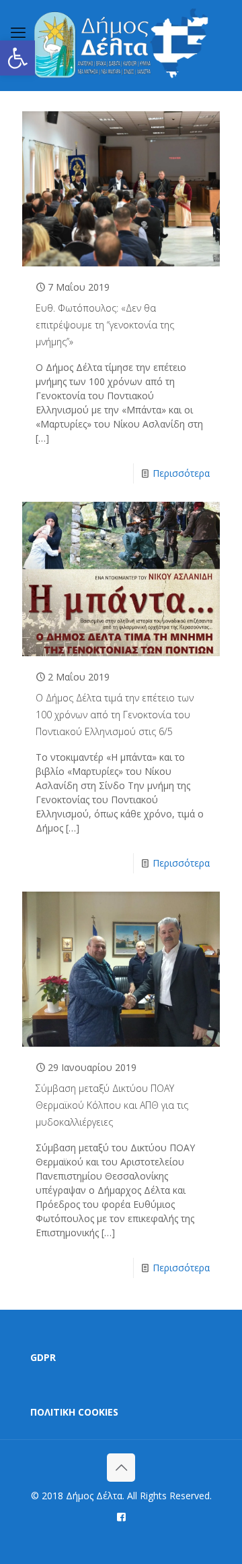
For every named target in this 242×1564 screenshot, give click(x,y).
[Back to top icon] (121, 1467)
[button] (17, 58)
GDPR (43, 1357)
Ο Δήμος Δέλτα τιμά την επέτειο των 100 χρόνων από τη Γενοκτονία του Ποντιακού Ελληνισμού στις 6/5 (115, 714)
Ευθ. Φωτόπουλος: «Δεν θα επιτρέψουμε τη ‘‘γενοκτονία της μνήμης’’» (105, 324)
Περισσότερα (181, 473)
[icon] (121, 1516)
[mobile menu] (18, 31)
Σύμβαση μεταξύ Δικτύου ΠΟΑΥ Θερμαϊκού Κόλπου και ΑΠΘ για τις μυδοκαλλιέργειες (112, 1105)
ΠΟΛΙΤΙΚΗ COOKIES (74, 1412)
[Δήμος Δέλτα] (121, 45)
